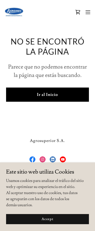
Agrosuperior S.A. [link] (47, 140)
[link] (14, 12)
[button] (88, 12)
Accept (47, 219)
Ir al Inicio (47, 94)
